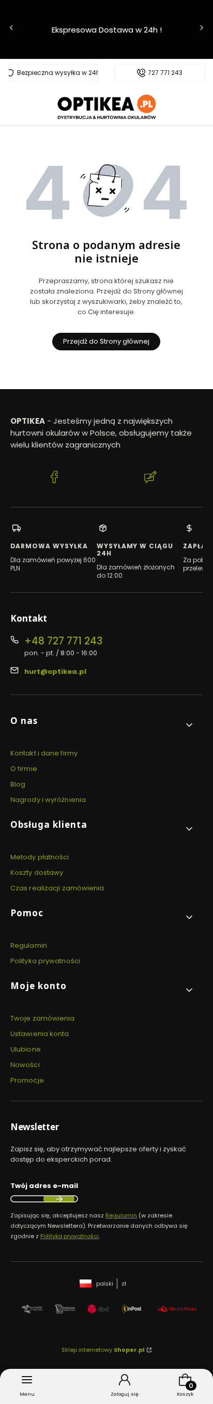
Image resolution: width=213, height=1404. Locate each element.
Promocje (27, 1080)
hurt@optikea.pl (55, 671)
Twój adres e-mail (44, 1186)
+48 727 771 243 (63, 641)
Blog (17, 784)
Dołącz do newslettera (58, 1199)
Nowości (25, 1065)
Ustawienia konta (39, 1034)
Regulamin (28, 945)
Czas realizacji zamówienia (57, 888)
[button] (102, 725)
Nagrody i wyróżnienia (48, 800)
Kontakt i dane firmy (44, 753)
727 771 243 (165, 73)
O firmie (23, 769)
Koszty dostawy (36, 872)
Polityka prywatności (45, 961)
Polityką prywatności (69, 1236)
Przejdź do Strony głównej (106, 341)
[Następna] (201, 30)
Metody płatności (39, 857)
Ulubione (25, 1049)
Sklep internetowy (103, 1350)
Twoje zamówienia (42, 1018)
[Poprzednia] (11, 30)
